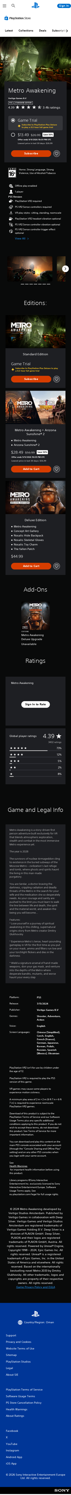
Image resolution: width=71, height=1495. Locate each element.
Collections (26, 30)
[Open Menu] (4, 6)
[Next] (65, 268)
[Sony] (62, 1493)
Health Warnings (18, 1166)
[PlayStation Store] (18, 18)
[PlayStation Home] (35, 5)
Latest (9, 30)
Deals (42, 30)
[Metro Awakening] (29, 269)
